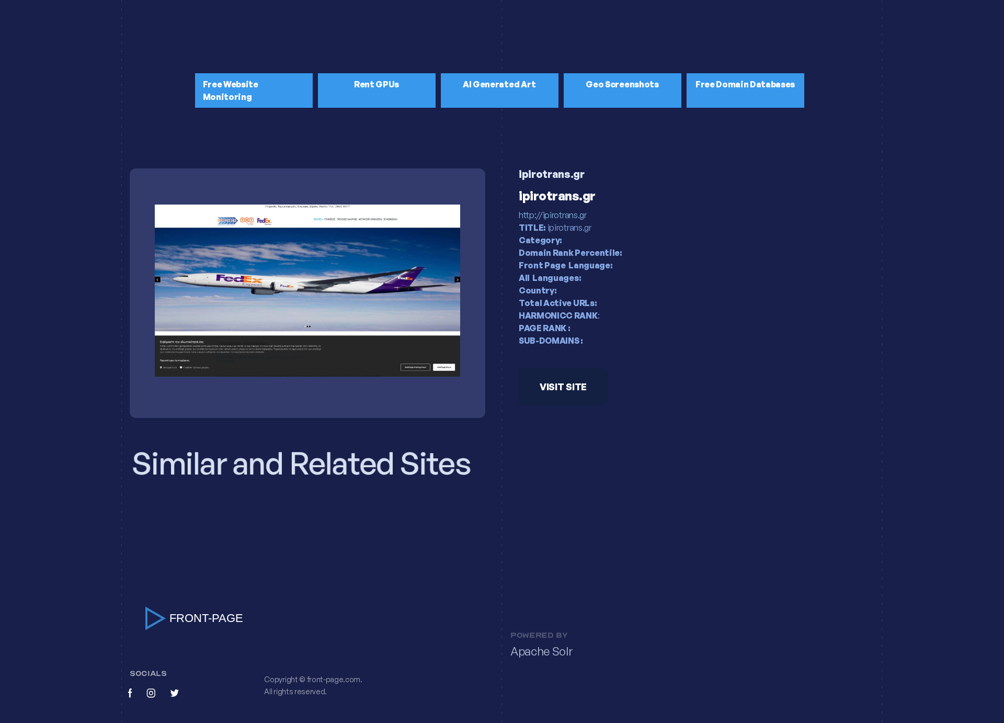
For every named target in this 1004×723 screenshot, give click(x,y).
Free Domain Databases (745, 84)
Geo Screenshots (622, 84)
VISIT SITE (563, 386)
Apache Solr (541, 651)
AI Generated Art (499, 84)
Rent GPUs (376, 84)
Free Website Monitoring (230, 90)
